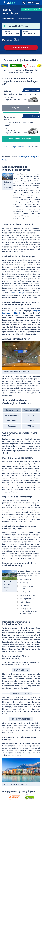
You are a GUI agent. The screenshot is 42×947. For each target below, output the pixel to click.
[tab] (8, 18)
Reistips (5, 160)
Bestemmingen (23, 157)
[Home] (9, 3)
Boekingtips (33, 157)
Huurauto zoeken (21, 47)
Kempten (22, 293)
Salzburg (13, 293)
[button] (24, 2)
